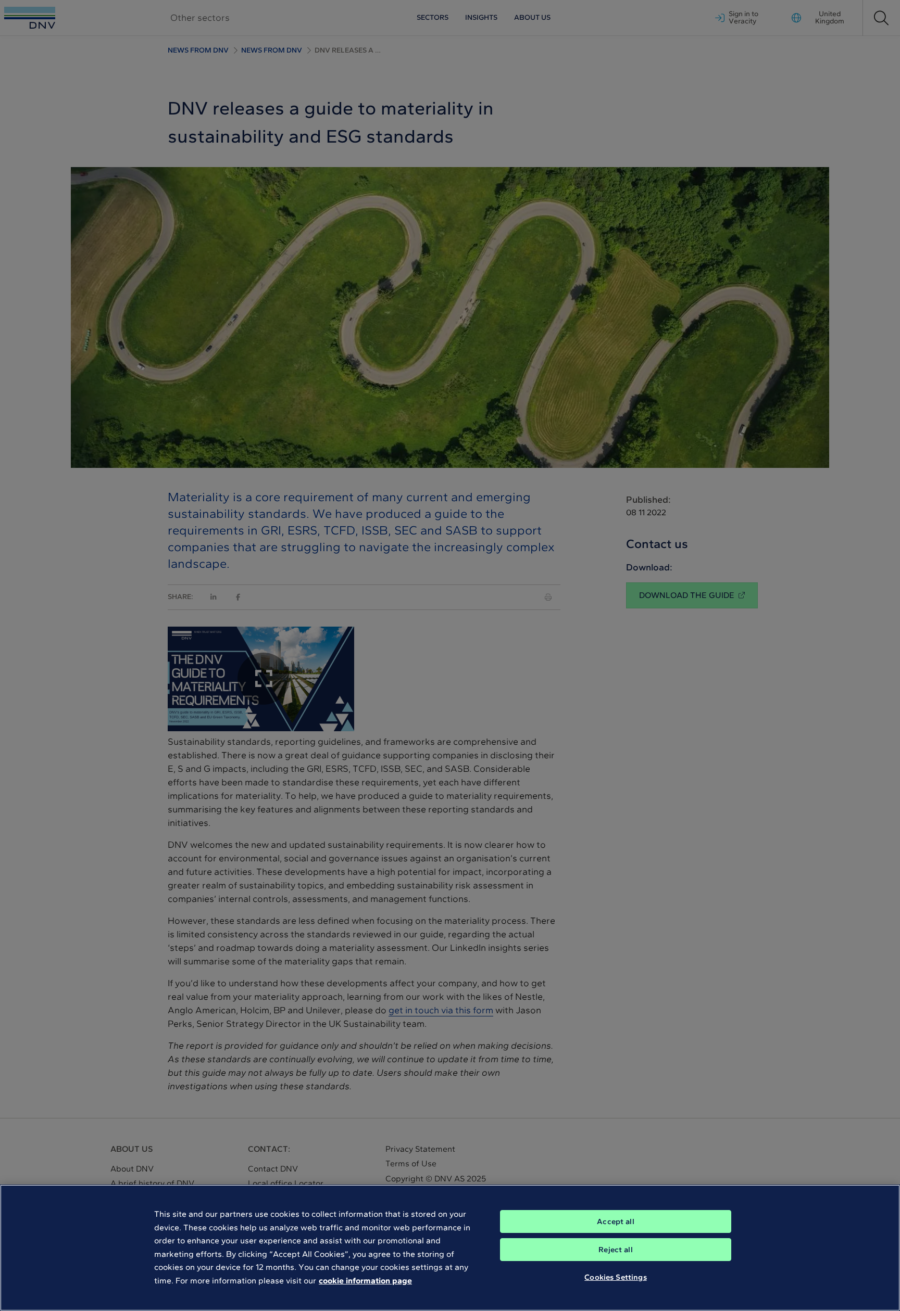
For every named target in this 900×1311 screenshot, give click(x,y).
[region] (450, 1248)
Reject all (615, 1249)
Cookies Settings (615, 1277)
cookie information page (365, 1280)
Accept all (615, 1221)
